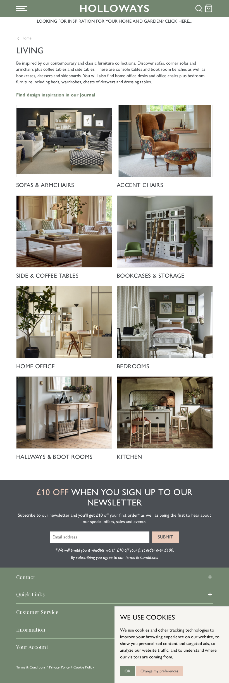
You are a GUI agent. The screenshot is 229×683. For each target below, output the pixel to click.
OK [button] (127, 671)
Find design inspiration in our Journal (55, 95)
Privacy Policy (59, 667)
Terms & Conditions (31, 667)
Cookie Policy (83, 667)
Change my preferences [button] (159, 671)
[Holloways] (114, 8)
